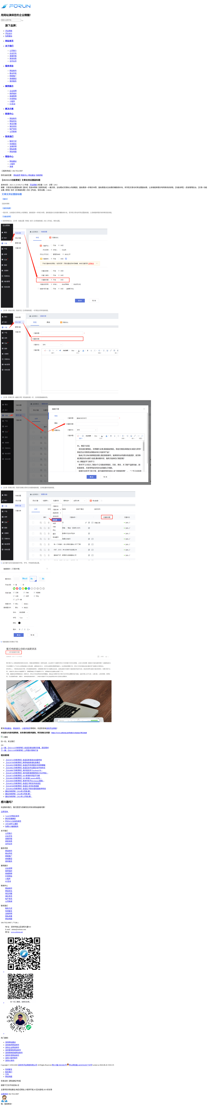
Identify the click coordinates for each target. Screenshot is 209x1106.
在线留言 (13, 144)
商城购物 (13, 96)
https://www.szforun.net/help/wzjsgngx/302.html (69, 733)
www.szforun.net (17, 932)
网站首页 (9, 41)
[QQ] (106, 988)
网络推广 (13, 76)
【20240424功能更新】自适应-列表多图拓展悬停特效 (25, 789)
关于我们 (9, 46)
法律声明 (13, 146)
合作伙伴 (13, 61)
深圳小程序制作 (11, 1058)
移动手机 (13, 73)
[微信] (106, 954)
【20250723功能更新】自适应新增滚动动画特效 (23, 760)
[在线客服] (106, 1019)
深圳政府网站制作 (12, 1045)
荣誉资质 (13, 58)
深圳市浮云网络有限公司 (27, 1065)
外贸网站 (13, 99)
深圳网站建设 (10, 1042)
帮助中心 (9, 156)
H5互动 (12, 104)
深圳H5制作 (9, 1060)
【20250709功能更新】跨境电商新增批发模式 (22, 762)
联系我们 (9, 136)
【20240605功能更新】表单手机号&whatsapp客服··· (24, 781)
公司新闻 (13, 132)
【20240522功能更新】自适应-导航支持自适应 (23, 783)
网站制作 (13, 71)
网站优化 (13, 121)
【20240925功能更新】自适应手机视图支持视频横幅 (25, 765)
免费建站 (8, 36)
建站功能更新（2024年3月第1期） (18, 794)
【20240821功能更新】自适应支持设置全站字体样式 (25, 768)
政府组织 (13, 93)
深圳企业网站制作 (12, 1047)
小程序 (12, 101)
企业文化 (13, 53)
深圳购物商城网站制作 (14, 1053)
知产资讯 (13, 129)
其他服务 (13, 81)
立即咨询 (5, 812)
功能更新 (39, 175)
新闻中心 (9, 114)
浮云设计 (8, 33)
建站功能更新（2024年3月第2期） (18, 791)
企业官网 (13, 91)
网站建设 (13, 161)
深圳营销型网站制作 (13, 1050)
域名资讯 (13, 126)
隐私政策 (13, 149)
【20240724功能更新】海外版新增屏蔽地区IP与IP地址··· (26, 773)
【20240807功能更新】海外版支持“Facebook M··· (23, 770)
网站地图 (13, 152)
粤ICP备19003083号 (59, 1065)
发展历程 (13, 56)
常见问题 (13, 124)
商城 (11, 166)
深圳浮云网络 (51, 728)
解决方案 (9, 109)
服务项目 (9, 66)
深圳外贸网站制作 (12, 1055)
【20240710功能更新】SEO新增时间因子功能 (22, 776)
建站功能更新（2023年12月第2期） (18, 796)
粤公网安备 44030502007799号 (80, 1065)
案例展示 (9, 86)
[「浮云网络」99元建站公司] (16, 8)
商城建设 (13, 78)
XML (7, 1074)
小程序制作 (26, 728)
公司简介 (13, 51)
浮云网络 (8, 31)
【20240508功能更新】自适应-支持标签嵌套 (22, 786)
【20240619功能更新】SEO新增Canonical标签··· (23, 778)
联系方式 (13, 141)
